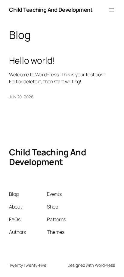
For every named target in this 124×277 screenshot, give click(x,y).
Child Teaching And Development (50, 10)
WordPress (105, 265)
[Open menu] (111, 10)
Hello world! (32, 60)
